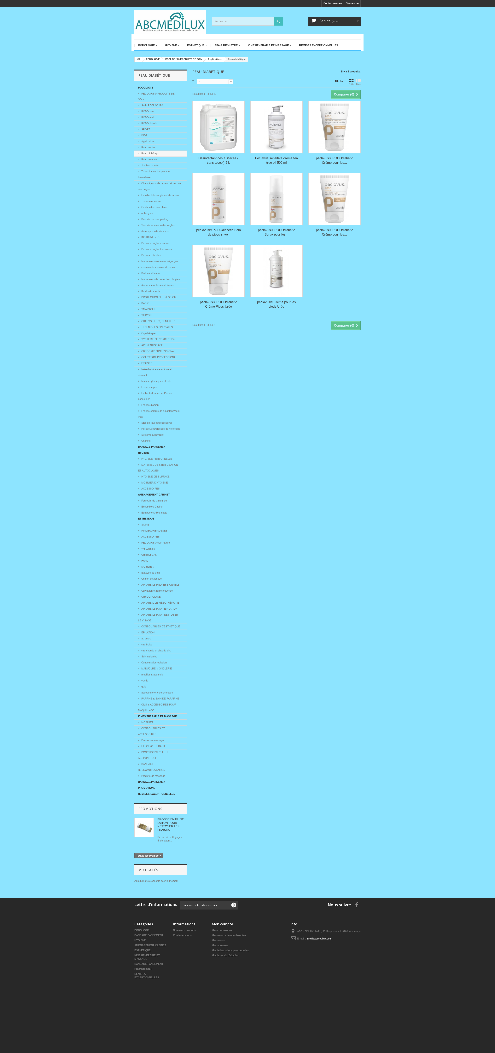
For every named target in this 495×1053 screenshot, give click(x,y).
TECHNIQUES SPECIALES (157, 327)
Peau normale (149, 159)
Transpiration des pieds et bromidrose (154, 174)
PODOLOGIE (145, 87)
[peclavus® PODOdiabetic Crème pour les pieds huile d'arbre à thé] (334, 127)
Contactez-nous (332, 3)
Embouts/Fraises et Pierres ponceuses (155, 396)
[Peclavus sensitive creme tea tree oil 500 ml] (276, 127)
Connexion (352, 3)
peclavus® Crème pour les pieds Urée (276, 304)
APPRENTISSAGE (152, 345)
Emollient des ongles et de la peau (160, 195)
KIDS (144, 135)
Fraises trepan (149, 387)
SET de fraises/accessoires (156, 422)
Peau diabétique (150, 153)
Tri (193, 81)
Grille (351, 84)
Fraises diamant (150, 404)
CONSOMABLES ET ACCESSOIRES (151, 731)
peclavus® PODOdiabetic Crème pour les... (334, 160)
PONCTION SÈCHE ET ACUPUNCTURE (153, 755)
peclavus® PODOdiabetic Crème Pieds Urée (218, 304)
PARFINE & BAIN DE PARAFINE (160, 698)
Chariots (146, 440)
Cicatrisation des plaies (154, 207)
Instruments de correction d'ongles (160, 279)
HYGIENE (143, 452)
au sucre (146, 638)
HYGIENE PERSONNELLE (156, 458)
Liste (358, 84)
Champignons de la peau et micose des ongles (159, 186)
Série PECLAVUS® (152, 105)
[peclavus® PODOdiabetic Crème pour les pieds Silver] (334, 199)
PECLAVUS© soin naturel (155, 542)
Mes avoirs (218, 940)
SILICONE (147, 315)
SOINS (145, 524)
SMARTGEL (148, 309)
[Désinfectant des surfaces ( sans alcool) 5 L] (218, 127)
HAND (144, 560)
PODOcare (147, 111)
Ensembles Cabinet (152, 506)
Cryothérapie (148, 333)
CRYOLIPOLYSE (151, 596)
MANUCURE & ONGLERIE (156, 668)
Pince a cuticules (151, 255)
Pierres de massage (152, 740)
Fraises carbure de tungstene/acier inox (159, 414)
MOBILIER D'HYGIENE (154, 482)
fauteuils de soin (150, 572)
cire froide (146, 644)
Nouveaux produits (184, 930)
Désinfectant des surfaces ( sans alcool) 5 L (218, 160)
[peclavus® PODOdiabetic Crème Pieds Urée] (218, 271)
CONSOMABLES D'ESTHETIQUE (160, 626)
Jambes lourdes (150, 165)
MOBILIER (147, 566)
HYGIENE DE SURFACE (155, 476)
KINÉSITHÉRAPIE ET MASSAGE (157, 716)
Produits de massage (153, 775)
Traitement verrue (151, 201)
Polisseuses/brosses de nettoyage (160, 428)
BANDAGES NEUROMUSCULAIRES (151, 767)
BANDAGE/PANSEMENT (152, 781)
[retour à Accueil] (138, 59)
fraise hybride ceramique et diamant (155, 372)
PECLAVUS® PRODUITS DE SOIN (156, 96)
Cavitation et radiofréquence (157, 590)
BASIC (145, 303)
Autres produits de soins (155, 231)
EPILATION (147, 632)
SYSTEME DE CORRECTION (158, 339)
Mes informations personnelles (230, 950)
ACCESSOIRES (150, 488)
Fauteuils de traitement (154, 500)
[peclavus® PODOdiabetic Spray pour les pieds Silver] (276, 199)
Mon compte (222, 924)
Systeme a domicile (152, 434)
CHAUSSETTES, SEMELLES (158, 321)
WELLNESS (148, 548)
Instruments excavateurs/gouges (159, 261)
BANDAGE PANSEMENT (152, 446)
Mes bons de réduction (225, 955)
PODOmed (147, 117)
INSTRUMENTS (150, 237)
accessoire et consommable (157, 692)
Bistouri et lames (150, 273)
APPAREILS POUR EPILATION (159, 608)
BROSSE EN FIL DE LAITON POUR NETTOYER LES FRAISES (170, 824)
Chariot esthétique (151, 578)
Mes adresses (220, 945)
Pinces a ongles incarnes (155, 243)
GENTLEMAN (149, 554)
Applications (148, 141)
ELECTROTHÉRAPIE (153, 746)
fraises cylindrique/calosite (156, 381)
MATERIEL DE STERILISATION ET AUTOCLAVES (158, 467)
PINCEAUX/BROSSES (154, 530)
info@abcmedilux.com (319, 938)
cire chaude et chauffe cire (156, 650)
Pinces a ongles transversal (156, 249)
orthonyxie (147, 213)
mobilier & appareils (152, 674)
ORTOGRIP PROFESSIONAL (158, 351)
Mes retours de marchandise (229, 935)
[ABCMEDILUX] (170, 22)
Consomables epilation (154, 662)
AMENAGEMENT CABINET (154, 494)
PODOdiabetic (149, 123)
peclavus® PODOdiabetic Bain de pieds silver (218, 232)
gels (143, 686)
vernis (144, 680)
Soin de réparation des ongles (158, 225)
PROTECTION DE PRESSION (158, 297)
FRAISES (146, 363)
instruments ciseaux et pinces (158, 267)
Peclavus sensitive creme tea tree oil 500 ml (276, 160)
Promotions (150, 808)
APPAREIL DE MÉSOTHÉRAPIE (160, 602)
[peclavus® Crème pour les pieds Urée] (276, 271)
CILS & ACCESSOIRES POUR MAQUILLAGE (157, 707)
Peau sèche (148, 147)
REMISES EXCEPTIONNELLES (156, 793)
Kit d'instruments (150, 291)
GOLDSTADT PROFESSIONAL (159, 357)
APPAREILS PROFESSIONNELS (160, 584)
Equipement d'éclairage (154, 512)
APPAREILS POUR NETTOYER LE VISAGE (158, 617)
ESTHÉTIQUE (146, 518)
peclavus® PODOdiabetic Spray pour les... (276, 232)
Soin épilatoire (149, 656)
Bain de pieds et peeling (154, 219)
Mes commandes (222, 930)
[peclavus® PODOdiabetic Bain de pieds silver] (218, 199)
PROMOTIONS (146, 787)
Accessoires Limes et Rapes (157, 285)
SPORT (145, 129)
